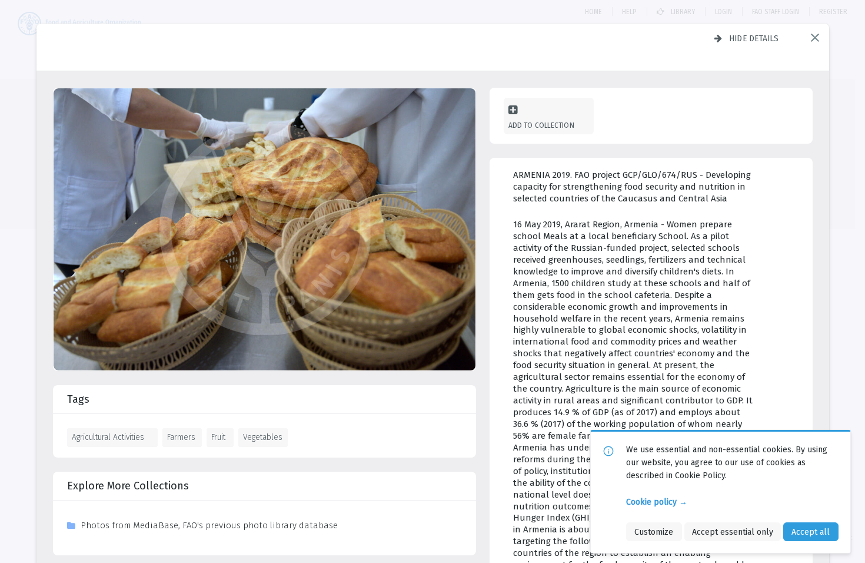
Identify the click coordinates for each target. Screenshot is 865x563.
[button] (815, 38)
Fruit (218, 437)
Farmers (181, 437)
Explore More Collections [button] (128, 485)
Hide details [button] (754, 38)
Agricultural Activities (108, 437)
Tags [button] (78, 399)
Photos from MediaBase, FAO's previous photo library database (209, 525)
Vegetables (262, 437)
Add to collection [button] (541, 125)
